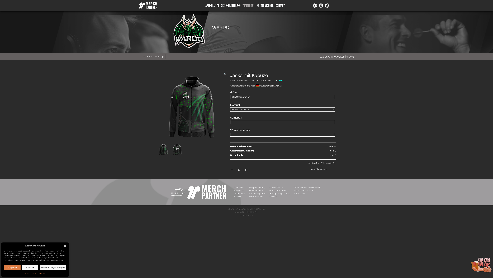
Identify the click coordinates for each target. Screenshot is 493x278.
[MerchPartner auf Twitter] (327, 5)
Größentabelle (256, 190)
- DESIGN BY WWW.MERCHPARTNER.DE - (246, 209)
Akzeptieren (12, 267)
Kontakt (280, 5)
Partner (237, 197)
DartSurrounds (256, 197)
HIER (281, 80)
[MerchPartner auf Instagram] (321, 5)
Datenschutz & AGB (31, 273)
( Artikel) (337, 56)
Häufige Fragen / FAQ (279, 193)
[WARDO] (188, 31)
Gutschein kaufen (277, 190)
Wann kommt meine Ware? (307, 187)
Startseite (238, 187)
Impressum (43, 273)
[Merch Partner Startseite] (206, 192)
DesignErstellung (230, 5)
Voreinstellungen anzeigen (53, 267)
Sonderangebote (257, 193)
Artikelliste (212, 5)
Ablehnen (30, 267)
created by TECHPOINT (246, 212)
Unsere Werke (276, 187)
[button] (65, 246)
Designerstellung (257, 187)
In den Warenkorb (318, 169)
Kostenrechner (265, 5)
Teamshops (249, 5)
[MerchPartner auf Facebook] (315, 5)
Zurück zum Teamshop (152, 56)
